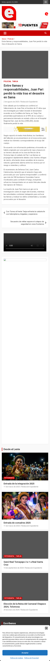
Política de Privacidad (31, 658)
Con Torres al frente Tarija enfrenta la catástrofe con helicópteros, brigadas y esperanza (25, 212)
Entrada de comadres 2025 (17, 522)
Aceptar (25, 653)
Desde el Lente (12, 449)
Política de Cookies (16, 658)
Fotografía (9, 478)
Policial (7, 81)
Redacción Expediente (29, 102)
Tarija (15, 81)
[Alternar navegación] (5, 33)
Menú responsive (45, 2)
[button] (46, 628)
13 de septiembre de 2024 (14, 568)
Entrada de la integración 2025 (19, 483)
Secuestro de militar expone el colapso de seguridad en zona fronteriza (27, 222)
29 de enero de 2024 (11, 610)
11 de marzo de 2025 (12, 487)
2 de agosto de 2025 (11, 102)
